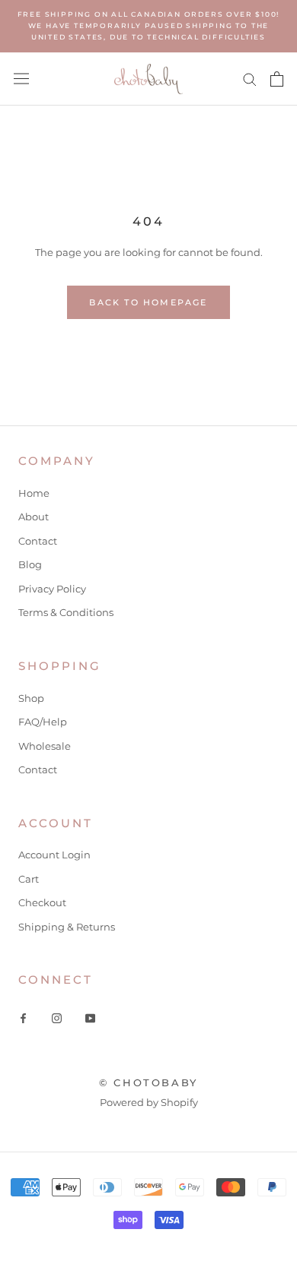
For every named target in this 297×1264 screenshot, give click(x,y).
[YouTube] (90, 1017)
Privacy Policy (52, 589)
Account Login (54, 854)
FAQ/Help (42, 722)
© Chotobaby (148, 1082)
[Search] (250, 78)
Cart (28, 879)
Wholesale (44, 746)
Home (34, 493)
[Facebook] (23, 1017)
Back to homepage (148, 302)
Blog (30, 564)
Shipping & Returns (66, 927)
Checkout (42, 902)
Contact (37, 541)
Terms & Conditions (65, 612)
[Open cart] (276, 79)
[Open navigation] (21, 78)
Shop (31, 698)
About (33, 516)
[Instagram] (57, 1017)
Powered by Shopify (149, 1102)
